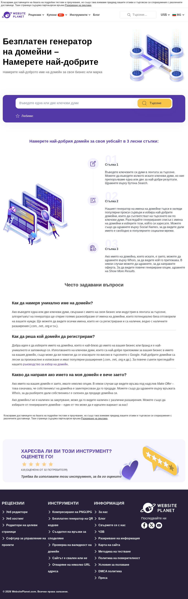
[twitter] (152, 525)
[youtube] (159, 525)
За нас (103, 512)
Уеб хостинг (15, 518)
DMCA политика (110, 571)
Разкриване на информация (119, 538)
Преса (102, 577)
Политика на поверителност (119, 558)
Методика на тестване (114, 551)
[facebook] (144, 525)
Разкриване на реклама (78, 5)
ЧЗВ (101, 531)
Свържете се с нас (112, 525)
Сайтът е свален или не (69, 558)
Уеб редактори (17, 512)
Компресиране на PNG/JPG (72, 512)
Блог (102, 518)
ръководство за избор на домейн (45, 364)
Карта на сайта (109, 544)
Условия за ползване (113, 564)
